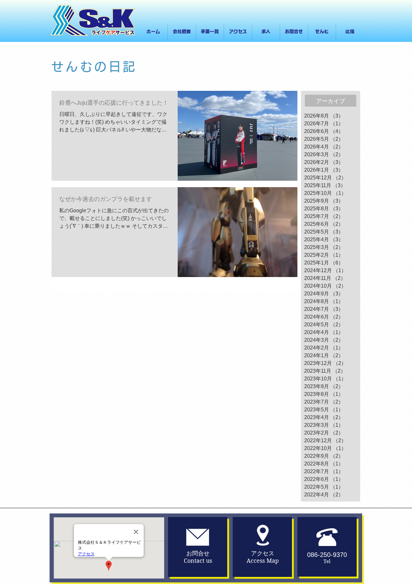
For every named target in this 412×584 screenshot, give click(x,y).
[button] (210, 32)
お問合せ (198, 553)
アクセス (262, 553)
